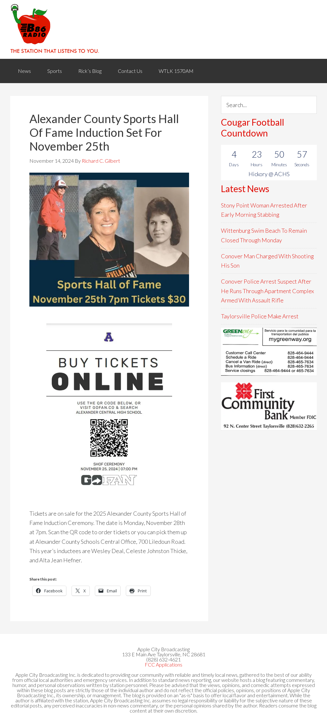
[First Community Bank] (269, 406)
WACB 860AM (163, 29)
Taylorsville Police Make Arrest (260, 316)
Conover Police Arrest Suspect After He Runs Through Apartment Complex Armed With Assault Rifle (267, 291)
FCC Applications (163, 664)
